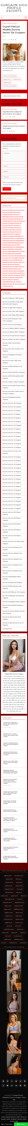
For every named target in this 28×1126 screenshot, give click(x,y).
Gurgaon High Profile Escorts (14, 8)
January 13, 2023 (7, 727)
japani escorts (7, 909)
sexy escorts (9, 926)
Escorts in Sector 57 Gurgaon (12, 508)
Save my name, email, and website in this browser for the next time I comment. (13, 183)
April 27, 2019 (6, 116)
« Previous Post (8, 96)
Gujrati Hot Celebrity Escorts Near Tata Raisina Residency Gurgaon (10, 744)
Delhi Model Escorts (17, 242)
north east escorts (8, 919)
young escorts (23, 942)
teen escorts (8, 936)
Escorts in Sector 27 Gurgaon (12, 429)
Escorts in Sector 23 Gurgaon (12, 421)
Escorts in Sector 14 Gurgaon (12, 410)
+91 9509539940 (7, 1124)
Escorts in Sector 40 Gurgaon (12, 464)
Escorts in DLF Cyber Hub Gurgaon (13, 311)
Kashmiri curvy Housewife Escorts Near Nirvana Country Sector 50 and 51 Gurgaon (10, 781)
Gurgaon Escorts (8, 266)
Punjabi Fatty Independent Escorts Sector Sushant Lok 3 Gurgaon (10, 724)
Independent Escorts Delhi (11, 240)
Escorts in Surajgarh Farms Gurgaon (14, 601)
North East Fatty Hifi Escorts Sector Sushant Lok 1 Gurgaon (10, 848)
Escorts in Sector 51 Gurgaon (12, 490)
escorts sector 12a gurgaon (10, 75)
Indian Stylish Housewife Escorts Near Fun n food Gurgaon (9, 802)
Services (20, 1119)
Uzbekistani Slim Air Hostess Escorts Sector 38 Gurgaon (10, 830)
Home (3, 1117)
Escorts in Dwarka (8, 212)
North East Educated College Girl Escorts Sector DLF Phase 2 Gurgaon (10, 819)
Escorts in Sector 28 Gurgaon (12, 432)
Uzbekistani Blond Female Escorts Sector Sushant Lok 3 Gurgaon (10, 753)
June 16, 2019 (5, 131)
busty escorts (19, 882)
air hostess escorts (19, 875)
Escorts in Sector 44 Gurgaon (12, 475)
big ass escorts (9, 879)
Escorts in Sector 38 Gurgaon (12, 457)
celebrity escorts (8, 885)
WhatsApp (21, 1124)
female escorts (4, 895)
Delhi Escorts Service (9, 238)
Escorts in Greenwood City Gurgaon (14, 335)
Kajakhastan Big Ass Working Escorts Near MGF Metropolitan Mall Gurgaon (10, 772)
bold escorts (18, 879)
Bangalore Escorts (8, 260)
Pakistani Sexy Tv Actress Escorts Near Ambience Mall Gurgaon (10, 735)
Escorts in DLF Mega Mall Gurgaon (13, 315)
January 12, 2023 (7, 785)
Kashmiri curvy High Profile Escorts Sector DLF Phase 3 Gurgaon (10, 762)
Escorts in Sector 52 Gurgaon (12, 494)
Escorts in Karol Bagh (16, 216)
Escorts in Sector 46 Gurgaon (12, 483)
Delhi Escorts (19, 236)
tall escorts (22, 932)
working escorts (13, 942)
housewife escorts (7, 902)
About (8, 1119)
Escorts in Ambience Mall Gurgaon (13, 298)
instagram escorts (18, 905)
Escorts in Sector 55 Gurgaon (12, 501)
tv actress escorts (18, 936)
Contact (12, 1121)
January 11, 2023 (7, 822)
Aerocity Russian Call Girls (16, 258)
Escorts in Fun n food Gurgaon (12, 324)
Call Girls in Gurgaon (14, 229)
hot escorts (19, 899)
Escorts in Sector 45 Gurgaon (12, 479)
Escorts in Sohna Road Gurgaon (12, 582)
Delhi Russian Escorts (9, 245)
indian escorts (8, 905)
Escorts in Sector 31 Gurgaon (12, 436)
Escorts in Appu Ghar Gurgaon (12, 307)
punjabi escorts (8, 922)
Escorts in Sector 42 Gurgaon (12, 468)
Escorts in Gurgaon (9, 223)
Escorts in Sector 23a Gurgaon (12, 425)
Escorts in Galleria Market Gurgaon (14, 328)
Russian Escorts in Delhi (13, 1117)
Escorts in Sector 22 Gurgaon (12, 418)
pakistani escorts (19, 919)
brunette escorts (9, 882)
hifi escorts (23, 895)
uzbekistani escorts (18, 939)
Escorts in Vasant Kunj (10, 219)
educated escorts (9, 892)
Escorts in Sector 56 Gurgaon (12, 505)
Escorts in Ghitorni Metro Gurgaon (13, 332)
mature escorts (17, 79)
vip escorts (3, 942)
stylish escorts (20, 929)
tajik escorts (14, 932)
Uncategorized (7, 628)
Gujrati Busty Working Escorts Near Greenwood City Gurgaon (9, 839)
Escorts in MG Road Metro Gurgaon (14, 372)
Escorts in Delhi (7, 210)
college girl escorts (9, 889)
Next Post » (17, 96)
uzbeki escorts (7, 939)
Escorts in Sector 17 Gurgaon (12, 414)
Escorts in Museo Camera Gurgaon (13, 382)
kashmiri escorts (9, 912)
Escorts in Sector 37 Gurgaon (12, 447)
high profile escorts (9, 899)
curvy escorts (19, 889)
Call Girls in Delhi (13, 249)
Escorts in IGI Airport (18, 221)
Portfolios (14, 1119)
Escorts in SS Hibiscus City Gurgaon (14, 592)
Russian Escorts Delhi (14, 253)
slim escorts (18, 926)
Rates (24, 1119)
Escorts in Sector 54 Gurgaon (12, 497)
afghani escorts (7, 875)
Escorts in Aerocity (19, 210)
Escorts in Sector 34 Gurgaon (12, 443)
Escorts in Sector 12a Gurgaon (10, 23)
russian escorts (18, 922)
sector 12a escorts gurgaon (10, 86)
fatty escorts (19, 892)
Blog (17, 1121)
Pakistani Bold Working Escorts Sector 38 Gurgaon (10, 810)
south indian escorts (9, 929)
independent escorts (19, 902)
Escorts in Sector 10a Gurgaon (12, 403)
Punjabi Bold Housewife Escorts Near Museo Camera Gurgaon (10, 858)
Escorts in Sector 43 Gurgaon (12, 471)
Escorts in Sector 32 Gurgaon (12, 440)
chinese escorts (19, 885)
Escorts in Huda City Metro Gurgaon (14, 339)
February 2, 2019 (6, 39)
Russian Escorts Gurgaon (10, 262)
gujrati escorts (7, 79)
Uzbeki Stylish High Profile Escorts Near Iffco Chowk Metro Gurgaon (10, 793)
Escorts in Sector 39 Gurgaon (12, 460)
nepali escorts (18, 916)
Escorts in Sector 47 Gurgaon (12, 486)
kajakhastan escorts (18, 909)
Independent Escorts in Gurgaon (11, 1097)
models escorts (7, 82)
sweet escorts (5, 932)
